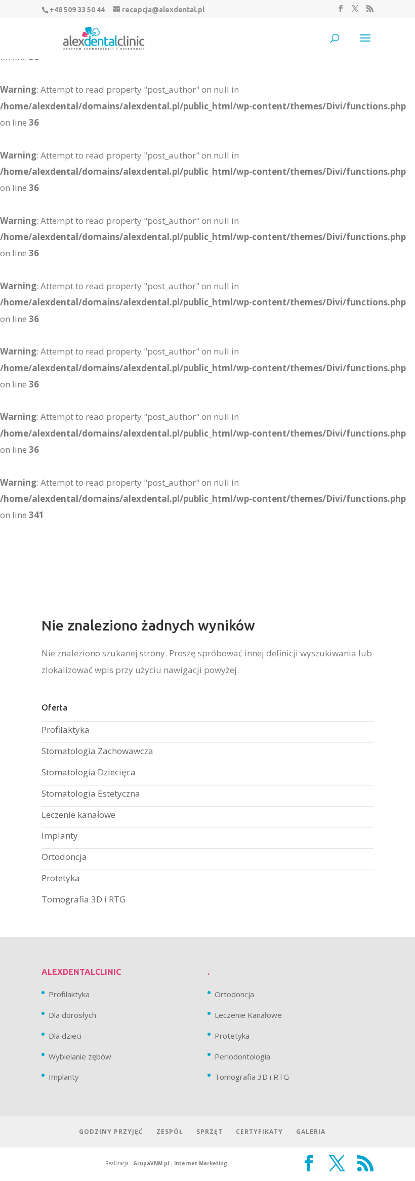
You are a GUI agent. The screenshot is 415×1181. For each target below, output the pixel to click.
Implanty (60, 835)
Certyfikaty (259, 1131)
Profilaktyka (66, 729)
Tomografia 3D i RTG (84, 899)
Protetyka (61, 878)
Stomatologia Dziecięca (89, 772)
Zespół (169, 1131)
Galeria (310, 1131)
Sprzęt (209, 1131)
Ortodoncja (64, 856)
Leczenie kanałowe (78, 814)
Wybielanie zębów (80, 1056)
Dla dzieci (65, 1036)
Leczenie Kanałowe (248, 1015)
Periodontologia (242, 1056)
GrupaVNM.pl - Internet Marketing (180, 1163)
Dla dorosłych (72, 1015)
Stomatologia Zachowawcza (97, 751)
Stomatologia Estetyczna (91, 793)
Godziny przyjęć (111, 1131)
